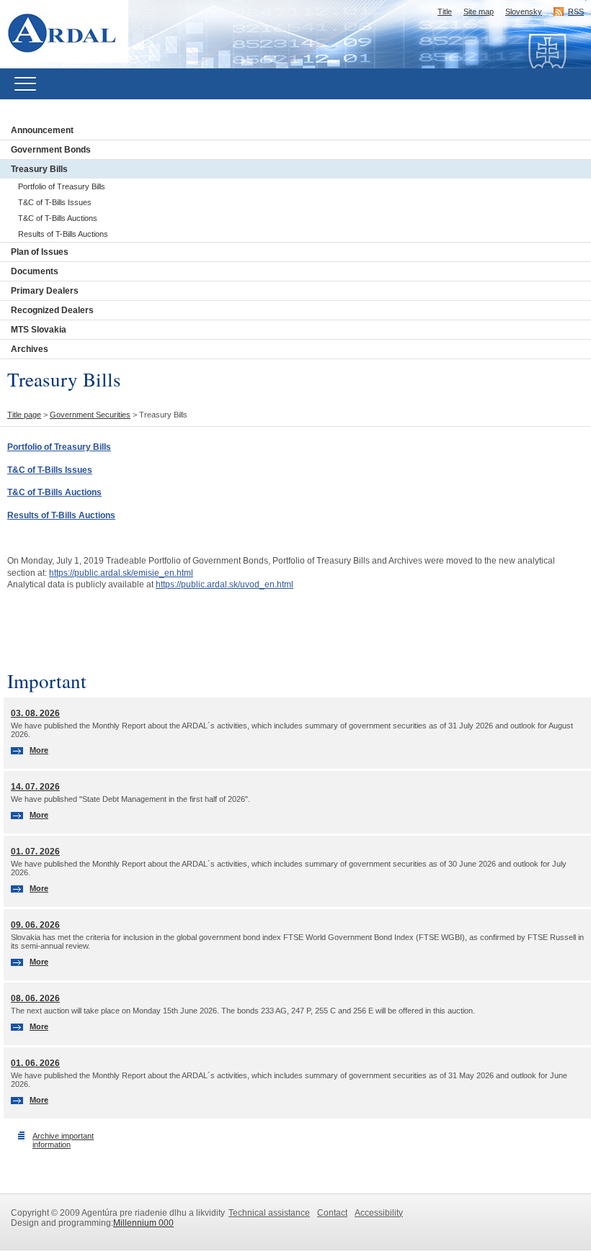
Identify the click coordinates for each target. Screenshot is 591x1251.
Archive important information (63, 1140)
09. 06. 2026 (35, 925)
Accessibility (379, 1213)
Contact (332, 1213)
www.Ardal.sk (70, 10)
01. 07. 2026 (35, 851)
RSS (576, 11)
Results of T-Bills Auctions (63, 234)
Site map (478, 11)
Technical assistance (269, 1213)
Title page (24, 414)
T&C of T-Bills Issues (55, 202)
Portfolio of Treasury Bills (61, 186)
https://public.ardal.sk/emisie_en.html (121, 573)
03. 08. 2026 (35, 713)
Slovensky (523, 11)
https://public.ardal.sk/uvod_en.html (224, 584)
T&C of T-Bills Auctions (57, 218)
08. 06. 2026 (35, 998)
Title (444, 11)
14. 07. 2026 (35, 787)
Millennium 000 (143, 1223)
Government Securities (90, 414)
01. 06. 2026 (35, 1063)
